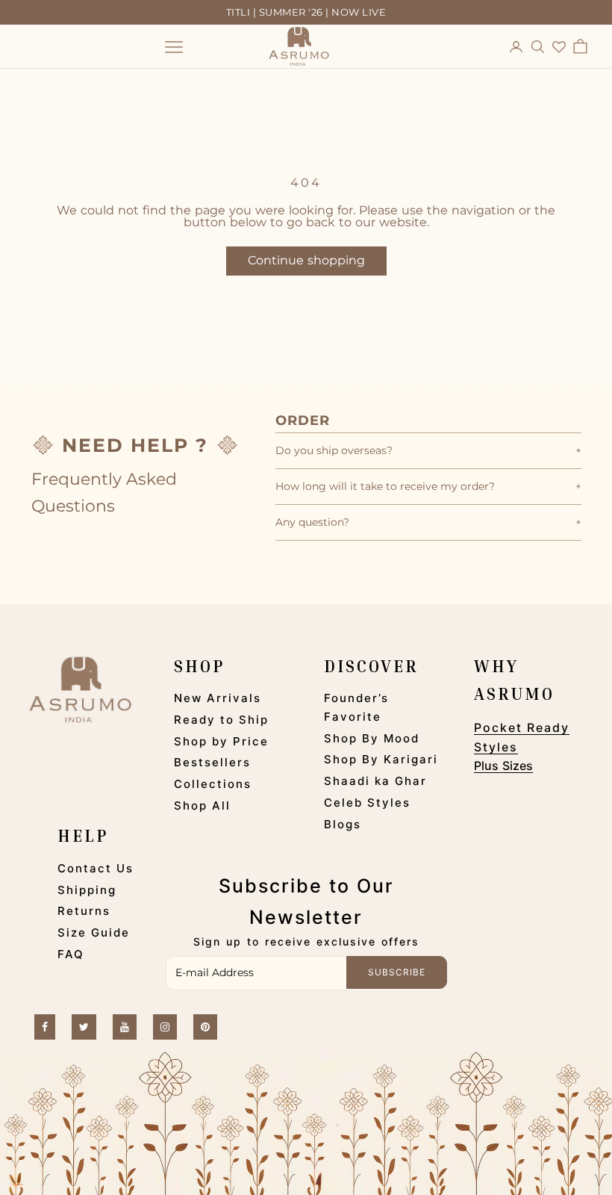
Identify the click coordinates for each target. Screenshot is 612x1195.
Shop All (202, 805)
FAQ (70, 954)
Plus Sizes (503, 765)
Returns (83, 911)
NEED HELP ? (135, 445)
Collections (213, 784)
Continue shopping (306, 260)
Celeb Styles (367, 802)
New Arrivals (217, 698)
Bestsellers (212, 762)
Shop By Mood (371, 738)
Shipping (86, 890)
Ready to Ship (221, 720)
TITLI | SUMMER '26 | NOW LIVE (306, 12)
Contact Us (95, 868)
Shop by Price (221, 741)
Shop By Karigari (381, 759)
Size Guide (93, 932)
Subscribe (396, 972)
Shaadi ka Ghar (375, 781)
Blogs (342, 824)
